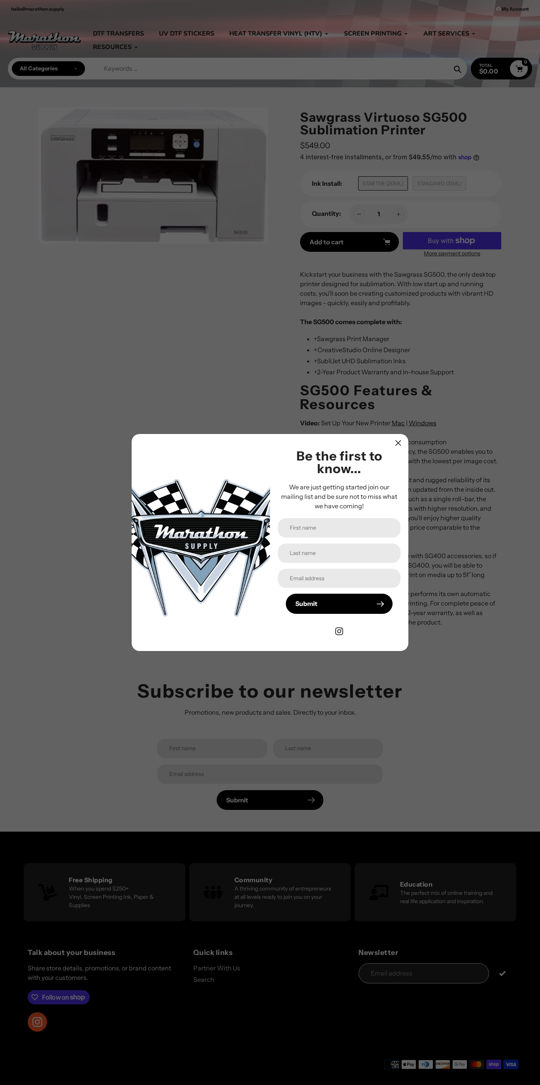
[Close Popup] (398, 443)
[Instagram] (339, 630)
